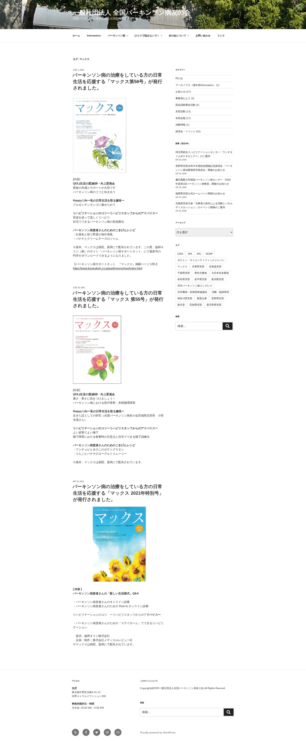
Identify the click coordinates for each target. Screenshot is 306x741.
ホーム (76, 35)
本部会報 (180, 118)
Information (94, 35)
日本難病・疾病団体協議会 (192, 292)
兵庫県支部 (198, 266)
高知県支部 (195, 304)
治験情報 (180, 124)
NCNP (209, 253)
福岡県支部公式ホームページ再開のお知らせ (200, 193)
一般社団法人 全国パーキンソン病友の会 (132, 12)
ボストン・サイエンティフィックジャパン (201, 260)
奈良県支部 (183, 279)
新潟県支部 (217, 279)
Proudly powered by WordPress (157, 732)
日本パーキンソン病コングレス (194, 285)
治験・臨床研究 (220, 292)
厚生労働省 (200, 272)
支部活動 (180, 111)
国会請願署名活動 (185, 104)
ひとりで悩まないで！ (147, 35)
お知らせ (180, 91)
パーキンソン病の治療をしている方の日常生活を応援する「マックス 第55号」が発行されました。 (118, 299)
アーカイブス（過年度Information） (195, 85)
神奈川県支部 (184, 298)
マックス (182, 266)
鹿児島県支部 (213, 304)
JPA (190, 253)
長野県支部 (217, 298)
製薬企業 (202, 298)
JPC (199, 253)
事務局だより (182, 98)
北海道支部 (215, 266)
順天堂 (181, 304)
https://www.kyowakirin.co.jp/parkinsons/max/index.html (107, 268)
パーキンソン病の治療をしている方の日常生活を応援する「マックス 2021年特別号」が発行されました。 (118, 493)
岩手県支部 (200, 279)
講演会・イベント (185, 131)
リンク (221, 35)
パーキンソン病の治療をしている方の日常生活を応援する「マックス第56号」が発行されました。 (117, 81)
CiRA (180, 253)
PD (177, 78)
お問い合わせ (203, 35)
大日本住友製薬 (220, 272)
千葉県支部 (183, 272)
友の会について (177, 35)
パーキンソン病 (116, 35)
